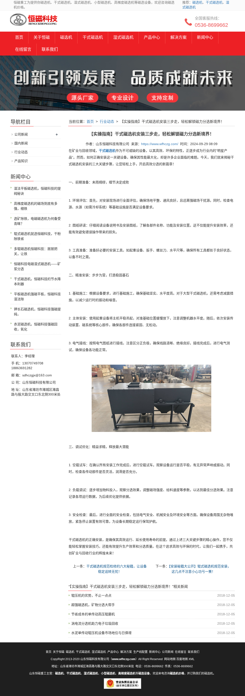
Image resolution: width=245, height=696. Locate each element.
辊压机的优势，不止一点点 (91, 595)
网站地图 (170, 659)
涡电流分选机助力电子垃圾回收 (94, 623)
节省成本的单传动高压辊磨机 (93, 614)
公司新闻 (21, 134)
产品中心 (152, 37)
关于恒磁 (41, 37)
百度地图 (182, 659)
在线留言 (23, 49)
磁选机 (197, 2)
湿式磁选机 (123, 37)
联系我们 (50, 49)
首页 (19, 37)
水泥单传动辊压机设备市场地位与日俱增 (101, 633)
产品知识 (21, 161)
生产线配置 (140, 652)
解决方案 (178, 37)
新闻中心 (205, 37)
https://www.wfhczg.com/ (159, 144)
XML (192, 659)
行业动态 (107, 121)
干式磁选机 (214, 2)
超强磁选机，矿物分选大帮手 (93, 605)
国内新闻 (21, 143)
